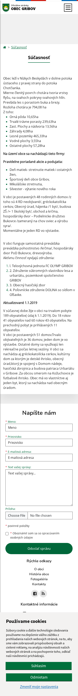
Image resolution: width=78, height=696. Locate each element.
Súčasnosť (19, 47)
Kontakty (39, 584)
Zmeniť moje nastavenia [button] (39, 687)
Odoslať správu (39, 548)
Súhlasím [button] (38, 665)
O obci (39, 569)
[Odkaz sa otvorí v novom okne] (35, 593)
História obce (39, 574)
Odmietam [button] (39, 677)
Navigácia (12, 7)
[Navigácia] (68, 8)
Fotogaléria (39, 579)
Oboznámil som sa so (34, 535)
